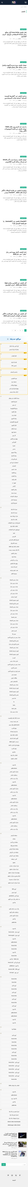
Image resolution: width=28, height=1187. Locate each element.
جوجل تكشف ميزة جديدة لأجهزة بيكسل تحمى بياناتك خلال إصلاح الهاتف (14, 66)
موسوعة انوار (14, 499)
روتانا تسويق (14, 452)
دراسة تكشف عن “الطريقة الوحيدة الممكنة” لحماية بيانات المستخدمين (15, 97)
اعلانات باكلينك (14, 758)
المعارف (14, 466)
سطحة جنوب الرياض (14, 855)
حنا (14, 701)
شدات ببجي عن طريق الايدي (14, 637)
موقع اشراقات (14, 385)
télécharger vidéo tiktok (14, 1125)
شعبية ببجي (14, 674)
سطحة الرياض (14, 835)
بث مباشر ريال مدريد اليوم (14, 899)
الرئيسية (14, 1180)
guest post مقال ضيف (14, 725)
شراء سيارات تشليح (14, 869)
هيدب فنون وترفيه (14, 570)
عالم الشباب (14, 356)
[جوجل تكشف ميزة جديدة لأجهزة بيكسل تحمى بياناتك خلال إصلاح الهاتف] (14, 56)
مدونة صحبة (14, 493)
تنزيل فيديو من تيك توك (14, 1111)
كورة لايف (14, 985)
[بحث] (2, 2)
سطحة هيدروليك (14, 845)
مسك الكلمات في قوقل (14, 398)
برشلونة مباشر (14, 775)
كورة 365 (14, 889)
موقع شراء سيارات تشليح (14, 872)
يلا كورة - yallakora (14, 966)
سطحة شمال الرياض (14, 849)
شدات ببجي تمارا (14, 583)
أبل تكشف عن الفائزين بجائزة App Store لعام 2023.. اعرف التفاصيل (16, 284)
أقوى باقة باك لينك (14, 738)
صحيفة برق (14, 382)
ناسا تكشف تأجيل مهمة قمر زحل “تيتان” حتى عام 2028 (16, 253)
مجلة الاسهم (14, 418)
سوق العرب (14, 728)
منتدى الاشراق (14, 543)
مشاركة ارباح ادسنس (14, 349)
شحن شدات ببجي (14, 661)
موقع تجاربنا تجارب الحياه (14, 745)
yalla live (14, 922)
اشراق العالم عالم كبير (14, 540)
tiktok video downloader (14, 1121)
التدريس (14, 536)
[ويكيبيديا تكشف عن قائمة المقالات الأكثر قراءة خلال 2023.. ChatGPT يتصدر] (14, 181)
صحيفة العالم (14, 573)
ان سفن (14, 405)
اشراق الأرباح (14, 503)
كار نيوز (14, 435)
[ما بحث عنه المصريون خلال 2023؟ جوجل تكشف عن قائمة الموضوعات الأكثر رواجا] (14, 117)
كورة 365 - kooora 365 (14, 969)
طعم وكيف (14, 479)
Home (25, 7)
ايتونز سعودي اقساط (14, 600)
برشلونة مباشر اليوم (14, 912)
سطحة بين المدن (14, 842)
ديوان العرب (14, 748)
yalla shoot (14, 768)
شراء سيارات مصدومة (14, 879)
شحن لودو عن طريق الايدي (14, 671)
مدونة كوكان (14, 428)
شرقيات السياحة (14, 496)
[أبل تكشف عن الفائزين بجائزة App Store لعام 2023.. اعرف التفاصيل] (14, 274)
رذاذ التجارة (14, 476)
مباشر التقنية (14, 489)
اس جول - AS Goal (14, 972)
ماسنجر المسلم (14, 372)
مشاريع (14, 752)
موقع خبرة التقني (14, 439)
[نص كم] (14, 2)
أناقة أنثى (14, 442)
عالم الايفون (14, 425)
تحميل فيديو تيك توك (14, 1115)
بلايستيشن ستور (14, 681)
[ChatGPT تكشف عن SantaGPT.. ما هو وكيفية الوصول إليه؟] (14, 212)
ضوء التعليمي (14, 378)
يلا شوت (14, 765)
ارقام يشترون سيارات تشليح (14, 876)
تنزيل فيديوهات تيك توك (14, 1118)
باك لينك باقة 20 (14, 731)
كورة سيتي (14, 892)
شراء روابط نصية (14, 516)
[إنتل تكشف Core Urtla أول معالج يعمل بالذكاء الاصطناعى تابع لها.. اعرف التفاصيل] (14, 23)
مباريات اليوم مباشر (14, 771)
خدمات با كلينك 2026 (14, 741)
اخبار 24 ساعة (14, 567)
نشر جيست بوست (14, 721)
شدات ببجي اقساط (14, 580)
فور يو (14, 657)
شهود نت (14, 483)
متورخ (14, 445)
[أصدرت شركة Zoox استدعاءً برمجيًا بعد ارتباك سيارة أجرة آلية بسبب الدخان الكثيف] (22, 1144)
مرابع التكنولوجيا (14, 408)
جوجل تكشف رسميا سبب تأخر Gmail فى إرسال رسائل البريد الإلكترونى (15, 161)
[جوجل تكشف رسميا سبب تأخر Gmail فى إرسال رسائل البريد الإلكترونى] (14, 150)
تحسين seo (14, 365)
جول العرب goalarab (14, 896)
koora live (14, 945)
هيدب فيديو (14, 469)
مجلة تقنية (14, 556)
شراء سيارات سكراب (14, 866)
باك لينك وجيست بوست (14, 550)
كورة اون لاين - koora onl (14, 962)
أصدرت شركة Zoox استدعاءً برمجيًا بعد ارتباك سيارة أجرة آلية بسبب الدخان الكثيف (10, 1144)
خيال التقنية (14, 412)
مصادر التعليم (14, 553)
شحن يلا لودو (14, 668)
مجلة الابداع (14, 455)
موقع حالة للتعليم (14, 563)
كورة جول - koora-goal (14, 935)
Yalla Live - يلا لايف (14, 959)
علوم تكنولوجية (23, 29)
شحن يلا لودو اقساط (14, 603)
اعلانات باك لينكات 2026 (14, 1085)
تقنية (14, 533)
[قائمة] (26, 2)
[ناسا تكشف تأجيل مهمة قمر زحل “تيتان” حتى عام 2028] (14, 243)
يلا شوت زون (14, 1098)
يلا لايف (14, 902)
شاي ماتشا (14, 708)
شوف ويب (14, 415)
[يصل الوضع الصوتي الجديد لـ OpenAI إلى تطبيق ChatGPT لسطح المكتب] (22, 1135)
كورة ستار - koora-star (14, 932)
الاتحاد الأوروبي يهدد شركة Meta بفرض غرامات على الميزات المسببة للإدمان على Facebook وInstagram (10, 1154)
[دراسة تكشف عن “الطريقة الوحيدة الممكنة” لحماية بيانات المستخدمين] (14, 87)
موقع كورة (14, 1029)
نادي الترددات (14, 459)
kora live (14, 982)
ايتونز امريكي (14, 597)
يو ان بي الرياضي (14, 560)
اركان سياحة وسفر (14, 392)
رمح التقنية (14, 472)
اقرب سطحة (14, 859)
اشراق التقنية (14, 401)
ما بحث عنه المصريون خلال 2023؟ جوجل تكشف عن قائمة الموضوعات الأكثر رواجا (15, 129)
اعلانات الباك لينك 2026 (14, 546)
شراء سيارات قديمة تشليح (14, 883)
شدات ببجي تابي (14, 590)
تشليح (14, 862)
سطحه (14, 839)
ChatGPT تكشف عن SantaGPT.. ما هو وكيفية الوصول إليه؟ (15, 222)
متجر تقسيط (14, 617)
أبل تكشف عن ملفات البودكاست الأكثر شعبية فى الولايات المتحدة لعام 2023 (14, 315)
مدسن (14, 449)
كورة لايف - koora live (14, 1062)
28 (15, 330)
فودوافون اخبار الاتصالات (14, 529)
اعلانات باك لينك (14, 755)
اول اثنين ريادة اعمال (14, 346)
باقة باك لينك (14, 362)
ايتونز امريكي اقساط (14, 651)
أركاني (14, 486)
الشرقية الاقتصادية (14, 422)
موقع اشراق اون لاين (14, 388)
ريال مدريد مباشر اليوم (14, 909)
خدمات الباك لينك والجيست (14, 718)
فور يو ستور (14, 630)
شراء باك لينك (14, 509)
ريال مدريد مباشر (14, 778)
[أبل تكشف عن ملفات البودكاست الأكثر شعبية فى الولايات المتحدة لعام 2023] (14, 304)
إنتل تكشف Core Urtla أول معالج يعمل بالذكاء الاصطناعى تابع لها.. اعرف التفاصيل (14, 34)
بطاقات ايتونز (14, 678)
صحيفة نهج (14, 432)
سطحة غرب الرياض (14, 852)
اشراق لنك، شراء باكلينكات (14, 523)
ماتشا (14, 705)
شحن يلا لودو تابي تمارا (14, 644)
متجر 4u (14, 634)
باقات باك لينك (14, 519)
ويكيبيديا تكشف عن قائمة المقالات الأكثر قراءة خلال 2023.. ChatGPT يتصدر (14, 191)
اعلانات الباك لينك (14, 526)
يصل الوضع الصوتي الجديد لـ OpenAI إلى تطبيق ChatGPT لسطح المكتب (10, 1135)
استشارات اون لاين (14, 462)
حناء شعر (14, 698)
